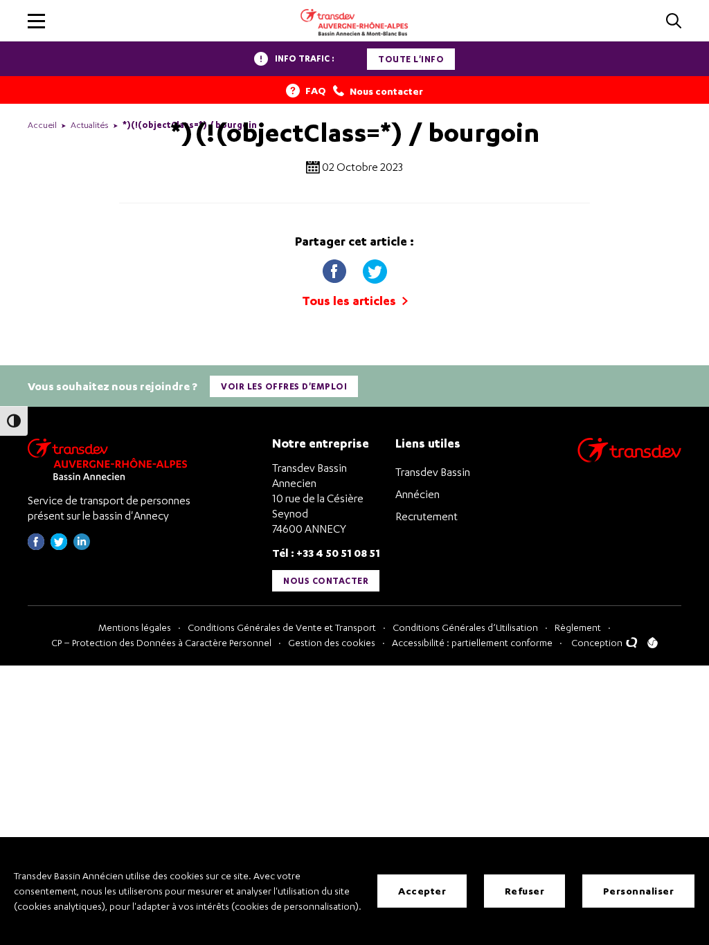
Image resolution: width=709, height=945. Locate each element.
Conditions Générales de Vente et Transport (282, 627)
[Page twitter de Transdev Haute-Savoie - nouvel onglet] (59, 546)
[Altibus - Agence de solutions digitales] (652, 642)
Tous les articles (350, 300)
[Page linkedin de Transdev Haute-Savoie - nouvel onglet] (81, 546)
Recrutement (426, 516)
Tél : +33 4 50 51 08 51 (326, 552)
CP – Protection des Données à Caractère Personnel (161, 642)
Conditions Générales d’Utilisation (465, 627)
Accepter (422, 891)
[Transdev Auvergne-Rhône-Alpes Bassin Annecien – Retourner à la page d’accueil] (111, 459)
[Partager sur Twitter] (374, 269)
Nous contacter (325, 581)
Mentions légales (134, 627)
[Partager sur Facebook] (336, 269)
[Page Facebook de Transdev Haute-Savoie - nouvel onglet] (36, 546)
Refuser (525, 891)
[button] (36, 21)
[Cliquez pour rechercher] (673, 21)
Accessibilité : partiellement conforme (472, 642)
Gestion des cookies (331, 642)
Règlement (578, 627)
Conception (598, 642)
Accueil (42, 125)
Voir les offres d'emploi (284, 386)
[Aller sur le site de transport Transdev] (629, 459)
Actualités (90, 125)
